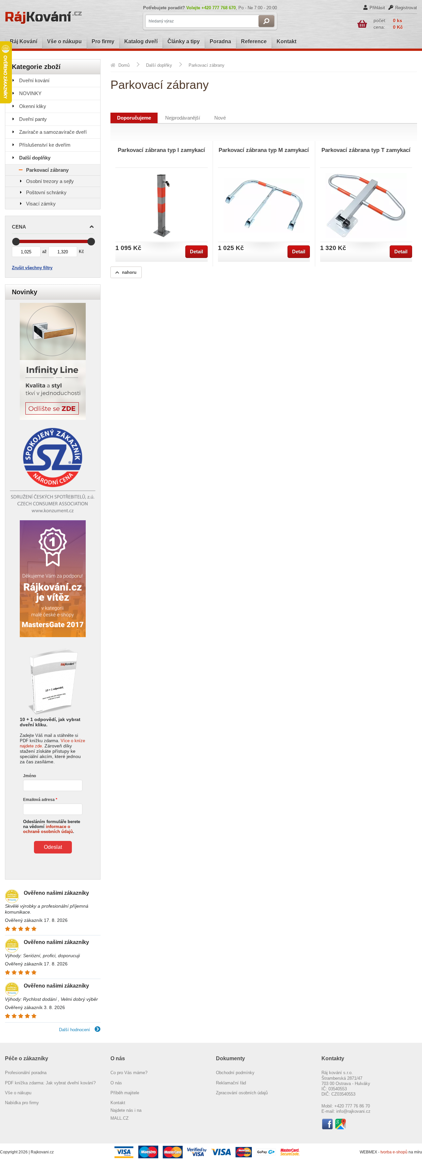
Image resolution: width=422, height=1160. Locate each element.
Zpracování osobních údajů (242, 1092)
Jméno (29, 776)
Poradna (220, 41)
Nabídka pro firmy (22, 1102)
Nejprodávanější (182, 118)
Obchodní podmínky (235, 1072)
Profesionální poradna (25, 1072)
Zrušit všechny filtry (32, 267)
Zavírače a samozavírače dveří (53, 132)
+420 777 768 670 (218, 7)
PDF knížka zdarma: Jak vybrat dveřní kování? (50, 1082)
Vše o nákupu (64, 41)
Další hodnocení (75, 1029)
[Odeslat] (266, 21)
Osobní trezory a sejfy (50, 181)
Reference (254, 41)
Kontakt (286, 41)
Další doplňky (34, 158)
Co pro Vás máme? (128, 1072)
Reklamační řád (231, 1082)
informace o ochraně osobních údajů (48, 829)
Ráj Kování (23, 41)
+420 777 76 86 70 (352, 1106)
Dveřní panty (33, 119)
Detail (196, 251)
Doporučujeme (134, 118)
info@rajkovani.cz (353, 1111)
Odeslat (53, 847)
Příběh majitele (124, 1092)
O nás (116, 1082)
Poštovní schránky (46, 192)
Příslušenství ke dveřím (45, 145)
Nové (220, 118)
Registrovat (406, 7)
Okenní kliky (32, 106)
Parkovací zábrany (47, 170)
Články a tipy (183, 41)
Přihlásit (377, 7)
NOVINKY (30, 93)
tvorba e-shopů (393, 1152)
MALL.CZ (119, 1118)
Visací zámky (41, 203)
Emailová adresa (39, 799)
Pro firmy (103, 41)
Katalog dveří (141, 41)
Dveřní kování (34, 80)
